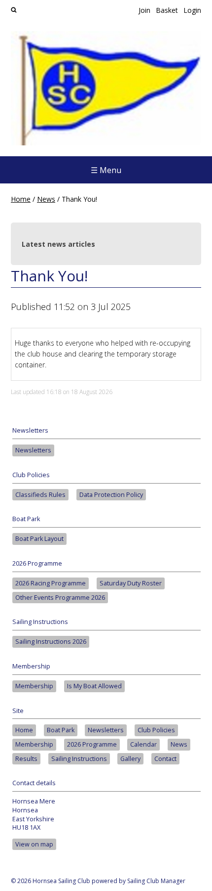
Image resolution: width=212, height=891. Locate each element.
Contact (165, 759)
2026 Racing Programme (50, 583)
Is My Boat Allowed (94, 686)
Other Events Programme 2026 (60, 597)
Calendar (143, 744)
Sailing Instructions (79, 759)
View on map (34, 844)
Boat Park (60, 730)
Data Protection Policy (111, 494)
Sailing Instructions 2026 (50, 641)
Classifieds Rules (40, 494)
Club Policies (156, 730)
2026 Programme (92, 744)
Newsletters (33, 450)
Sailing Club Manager (156, 881)
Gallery (130, 759)
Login (192, 10)
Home (21, 199)
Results (26, 759)
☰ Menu (106, 170)
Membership (34, 686)
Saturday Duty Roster (131, 583)
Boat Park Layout (39, 539)
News (46, 199)
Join (144, 10)
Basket (167, 10)
